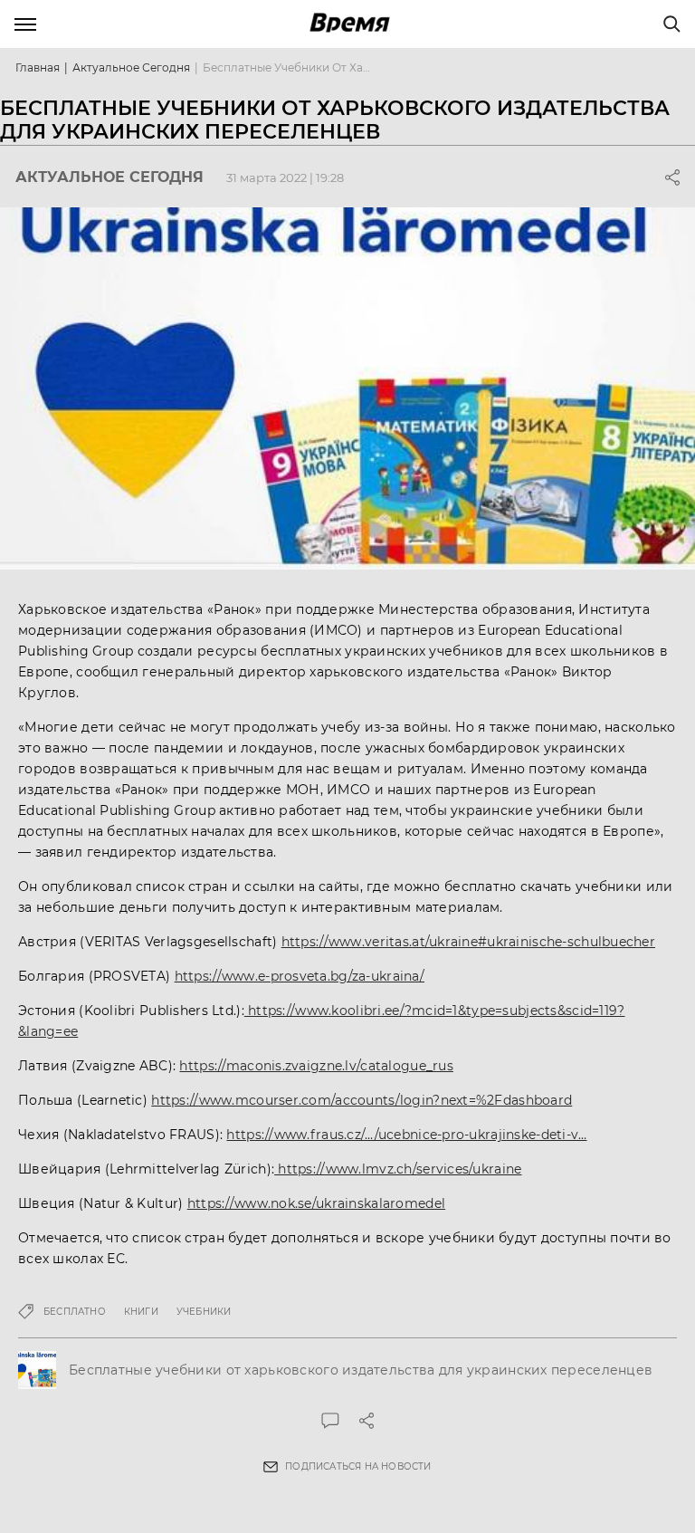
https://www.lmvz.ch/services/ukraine (397, 1169)
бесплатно (74, 1311)
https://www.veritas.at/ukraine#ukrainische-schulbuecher (468, 942)
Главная (37, 67)
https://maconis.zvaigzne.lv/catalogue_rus (315, 1066)
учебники (204, 1311)
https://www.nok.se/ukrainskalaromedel (316, 1203)
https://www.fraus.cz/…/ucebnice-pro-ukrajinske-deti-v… (406, 1134)
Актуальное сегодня (131, 67)
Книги (141, 1311)
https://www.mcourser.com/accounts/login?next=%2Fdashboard (361, 1100)
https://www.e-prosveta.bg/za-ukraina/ (299, 976)
